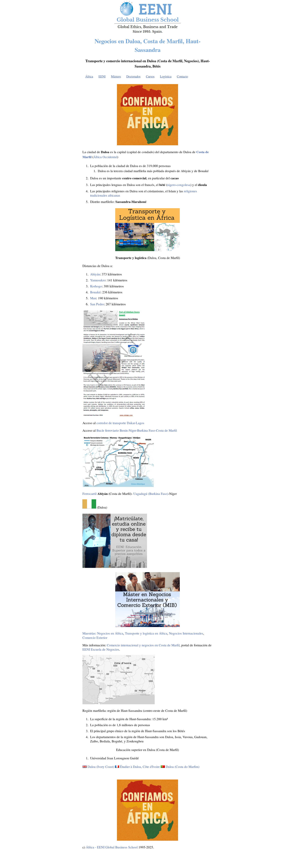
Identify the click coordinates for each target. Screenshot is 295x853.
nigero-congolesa (178, 185)
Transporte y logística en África (146, 633)
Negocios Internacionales (186, 633)
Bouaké (95, 292)
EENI (102, 76)
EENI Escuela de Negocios (100, 649)
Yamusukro (98, 280)
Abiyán (95, 274)
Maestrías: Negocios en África (102, 633)
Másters (116, 76)
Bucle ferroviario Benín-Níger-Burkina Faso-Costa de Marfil (136, 430)
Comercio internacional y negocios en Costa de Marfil (143, 645)
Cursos (150, 76)
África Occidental (105, 157)
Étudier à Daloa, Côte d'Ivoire (140, 766)
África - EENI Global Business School (112, 847)
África (89, 76)
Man (93, 298)
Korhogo (96, 286)
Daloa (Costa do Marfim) (182, 766)
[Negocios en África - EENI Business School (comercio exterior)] (147, 33)
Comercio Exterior (94, 637)
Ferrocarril (89, 493)
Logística (165, 76)
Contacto (182, 76)
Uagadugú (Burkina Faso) (150, 493)
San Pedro (97, 304)
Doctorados (133, 76)
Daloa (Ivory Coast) (101, 766)
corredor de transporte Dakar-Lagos (120, 423)
